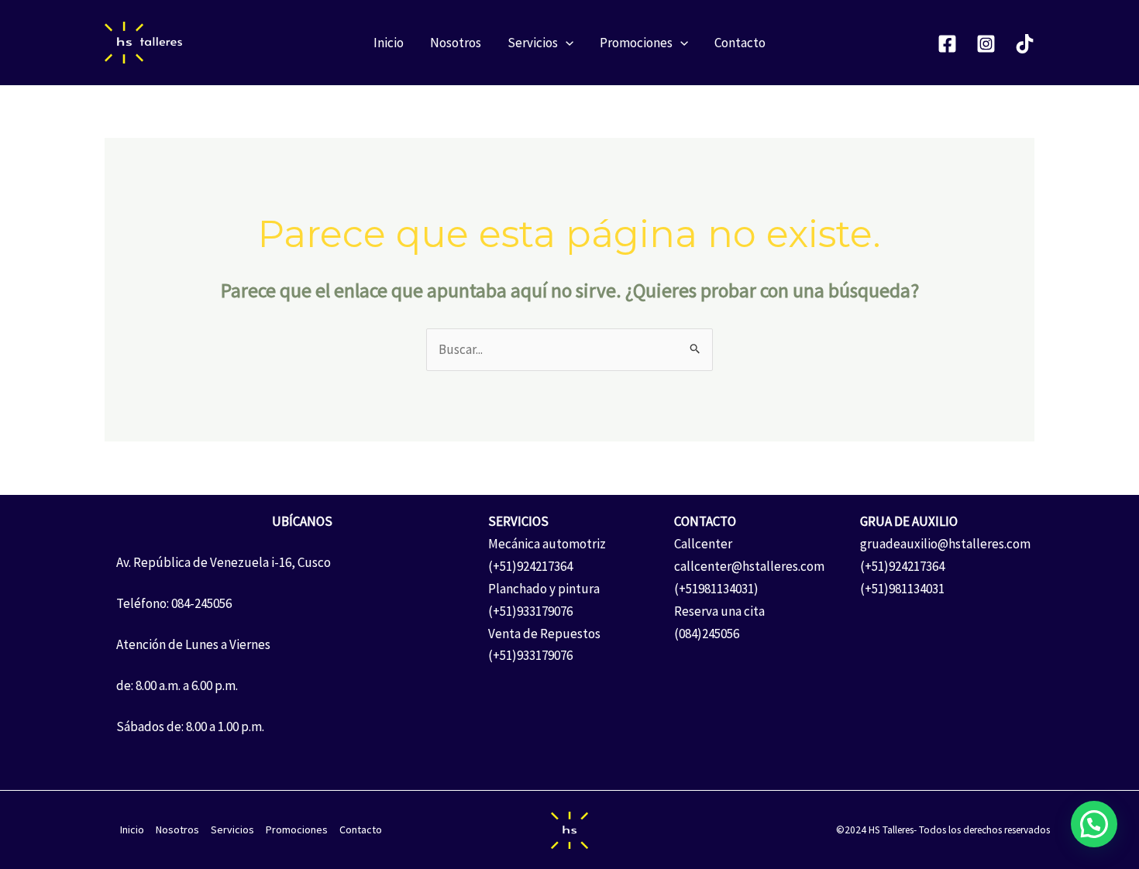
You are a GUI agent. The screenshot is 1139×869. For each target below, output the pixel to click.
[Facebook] (947, 43)
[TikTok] (1024, 43)
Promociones (636, 42)
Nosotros (455, 42)
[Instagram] (986, 43)
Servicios (533, 42)
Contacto (740, 42)
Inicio (388, 42)
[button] (565, 42)
